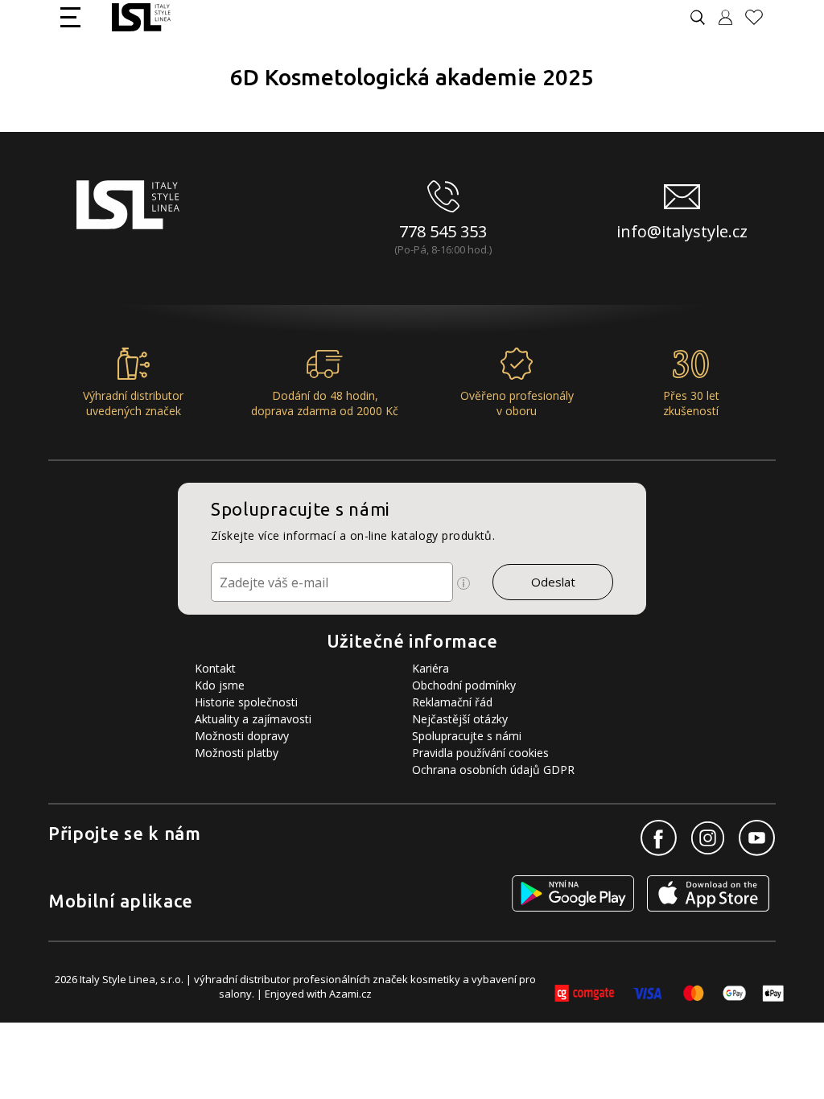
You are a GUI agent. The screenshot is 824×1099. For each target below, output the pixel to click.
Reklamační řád (452, 702)
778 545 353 (443, 231)
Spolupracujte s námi (466, 735)
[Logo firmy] (141, 17)
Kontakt (215, 668)
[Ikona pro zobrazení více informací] (463, 583)
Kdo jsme (220, 685)
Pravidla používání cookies (480, 752)
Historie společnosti (246, 702)
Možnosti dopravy (242, 735)
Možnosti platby (236, 752)
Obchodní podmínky (464, 685)
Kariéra (430, 668)
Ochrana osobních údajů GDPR (493, 769)
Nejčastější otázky (460, 718)
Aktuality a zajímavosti (253, 718)
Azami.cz (350, 993)
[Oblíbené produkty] (760, 17)
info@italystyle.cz (682, 231)
